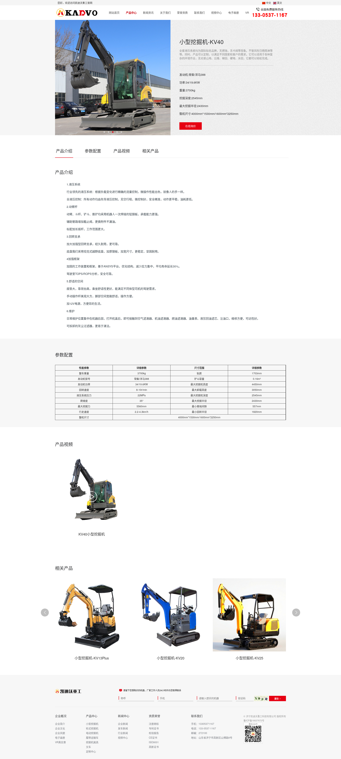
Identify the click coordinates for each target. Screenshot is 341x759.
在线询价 (190, 126)
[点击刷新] (261, 698)
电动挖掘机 (92, 733)
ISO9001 (154, 742)
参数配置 (93, 151)
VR (247, 12)
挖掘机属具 (92, 742)
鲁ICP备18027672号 (253, 720)
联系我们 (199, 12)
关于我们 (165, 12)
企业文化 (60, 728)
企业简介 (60, 723)
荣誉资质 (182, 12)
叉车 (88, 747)
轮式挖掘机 (92, 728)
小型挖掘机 (92, 723)
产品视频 (121, 151)
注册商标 (154, 723)
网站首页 (114, 12)
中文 (268, 2)
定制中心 (91, 751)
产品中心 (131, 13)
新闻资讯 (148, 12)
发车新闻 (123, 728)
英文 (279, 2)
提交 (276, 698)
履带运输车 (92, 737)
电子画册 (233, 12)
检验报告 (154, 733)
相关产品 (150, 151)
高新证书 (154, 747)
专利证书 (154, 728)
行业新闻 (123, 733)
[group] (91, 496)
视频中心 (216, 12)
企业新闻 (123, 723)
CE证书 (153, 737)
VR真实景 (60, 742)
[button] (296, 612)
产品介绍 (64, 151)
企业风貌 (60, 733)
